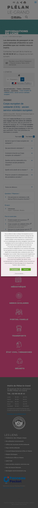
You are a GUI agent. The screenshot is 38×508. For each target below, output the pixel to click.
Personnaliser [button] (19, 273)
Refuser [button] (26, 269)
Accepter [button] (15, 269)
